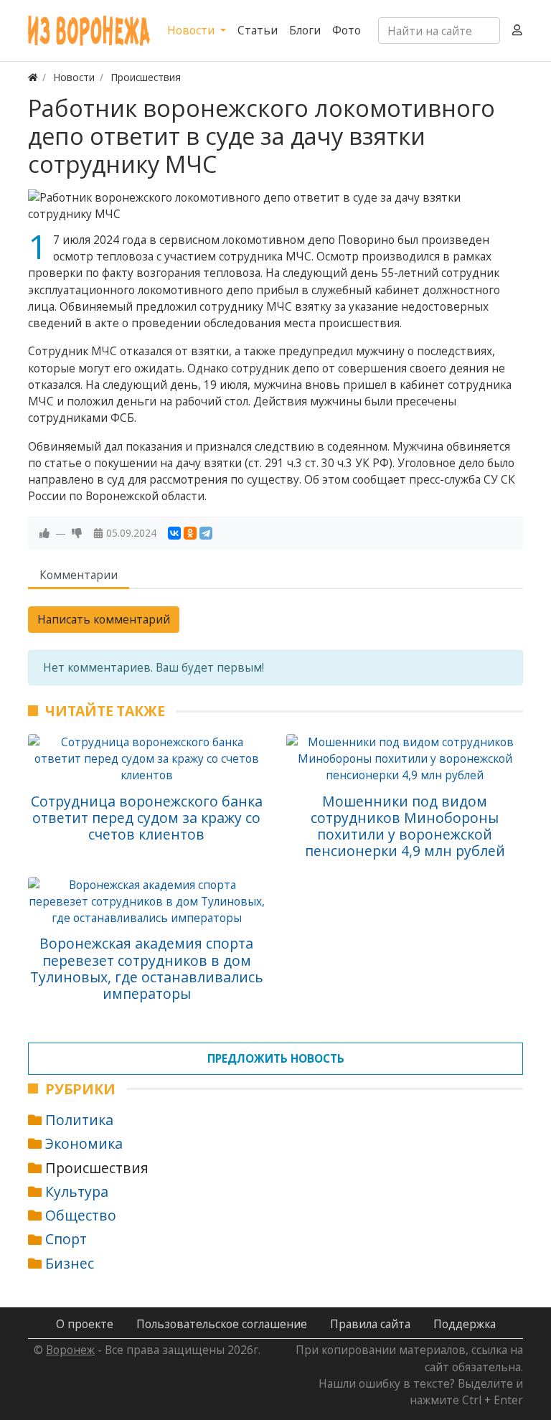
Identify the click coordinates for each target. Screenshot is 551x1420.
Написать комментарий (103, 619)
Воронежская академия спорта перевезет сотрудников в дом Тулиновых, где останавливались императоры (146, 968)
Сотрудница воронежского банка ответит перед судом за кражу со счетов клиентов (147, 818)
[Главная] (33, 77)
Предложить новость (275, 1058)
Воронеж (70, 1350)
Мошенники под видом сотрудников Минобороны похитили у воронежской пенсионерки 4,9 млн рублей (405, 826)
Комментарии (78, 575)
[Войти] (517, 30)
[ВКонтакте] (174, 533)
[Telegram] (205, 533)
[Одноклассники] (190, 533)
